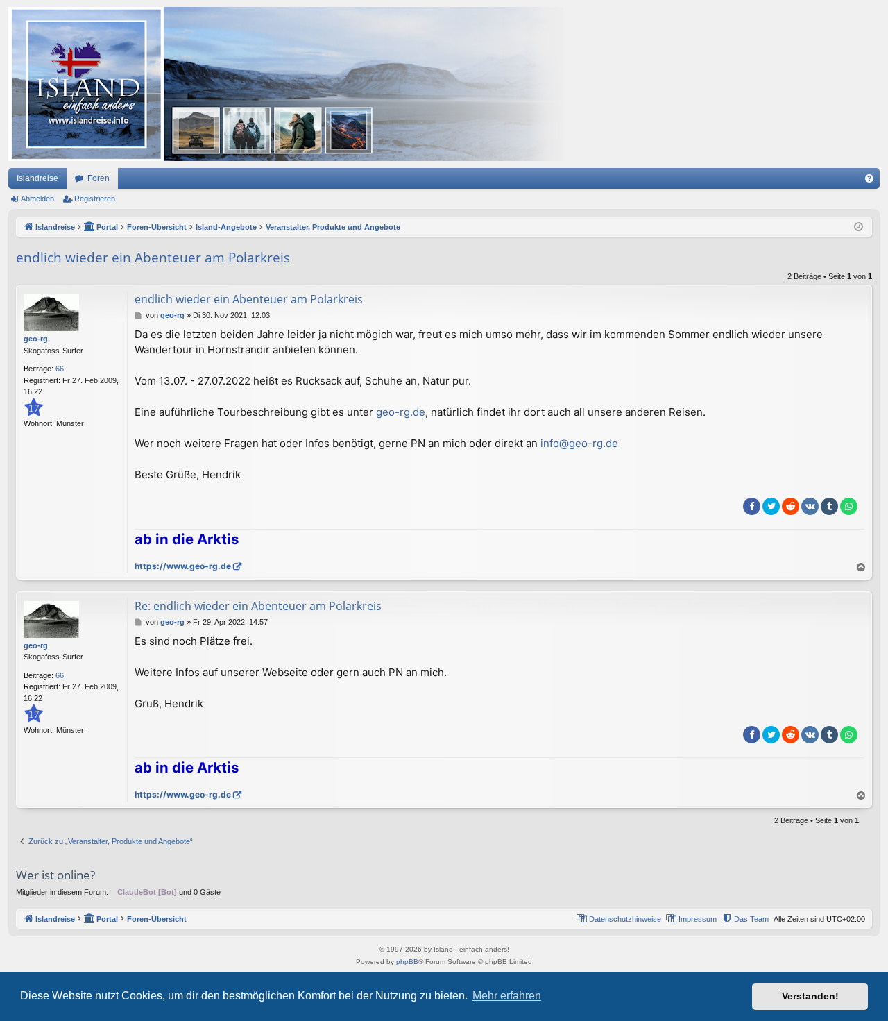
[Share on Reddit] (790, 506)
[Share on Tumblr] (829, 506)
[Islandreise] (285, 84)
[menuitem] (869, 178)
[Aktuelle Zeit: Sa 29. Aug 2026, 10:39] (858, 227)
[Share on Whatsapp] (848, 506)
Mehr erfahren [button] (506, 996)
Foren (98, 178)
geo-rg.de (400, 412)
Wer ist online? (55, 875)
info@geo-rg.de (579, 443)
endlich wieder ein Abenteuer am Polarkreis (153, 257)
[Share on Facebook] (751, 506)
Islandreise (37, 178)
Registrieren (94, 198)
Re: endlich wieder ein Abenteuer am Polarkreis (258, 606)
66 (60, 368)
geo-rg (36, 339)
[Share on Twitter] (771, 506)
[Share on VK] (810, 506)
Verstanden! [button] (810, 996)
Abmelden (37, 198)
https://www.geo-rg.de (183, 566)
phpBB (407, 961)
